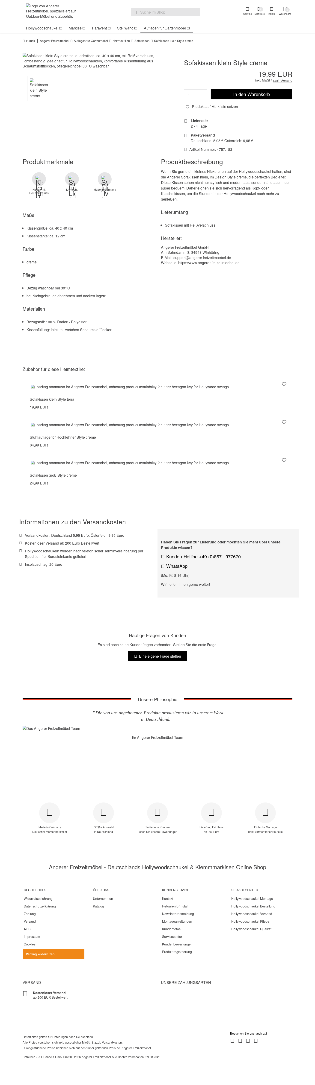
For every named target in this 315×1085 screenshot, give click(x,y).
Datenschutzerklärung (40, 906)
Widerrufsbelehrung (38, 898)
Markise (75, 28)
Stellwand (125, 28)
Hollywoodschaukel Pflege (250, 921)
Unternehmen (103, 898)
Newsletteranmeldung (178, 913)
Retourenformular (175, 906)
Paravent (99, 28)
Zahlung (30, 913)
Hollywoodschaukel (42, 28)
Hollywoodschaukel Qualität (251, 929)
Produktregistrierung (177, 951)
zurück (30, 40)
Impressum (32, 936)
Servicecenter (172, 936)
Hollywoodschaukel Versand (251, 913)
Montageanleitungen (177, 921)
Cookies (30, 944)
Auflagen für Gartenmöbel (165, 28)
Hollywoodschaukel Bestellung (253, 906)
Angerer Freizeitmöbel (54, 40)
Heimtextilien (121, 40)
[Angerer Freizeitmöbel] (54, 11)
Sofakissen (141, 40)
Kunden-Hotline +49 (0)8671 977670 (203, 556)
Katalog (98, 906)
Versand (30, 921)
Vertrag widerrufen (40, 954)
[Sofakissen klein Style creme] (88, 61)
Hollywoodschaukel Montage (252, 898)
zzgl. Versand (282, 80)
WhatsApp (176, 566)
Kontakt (167, 898)
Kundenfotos (171, 929)
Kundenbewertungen (177, 944)
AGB (27, 929)
